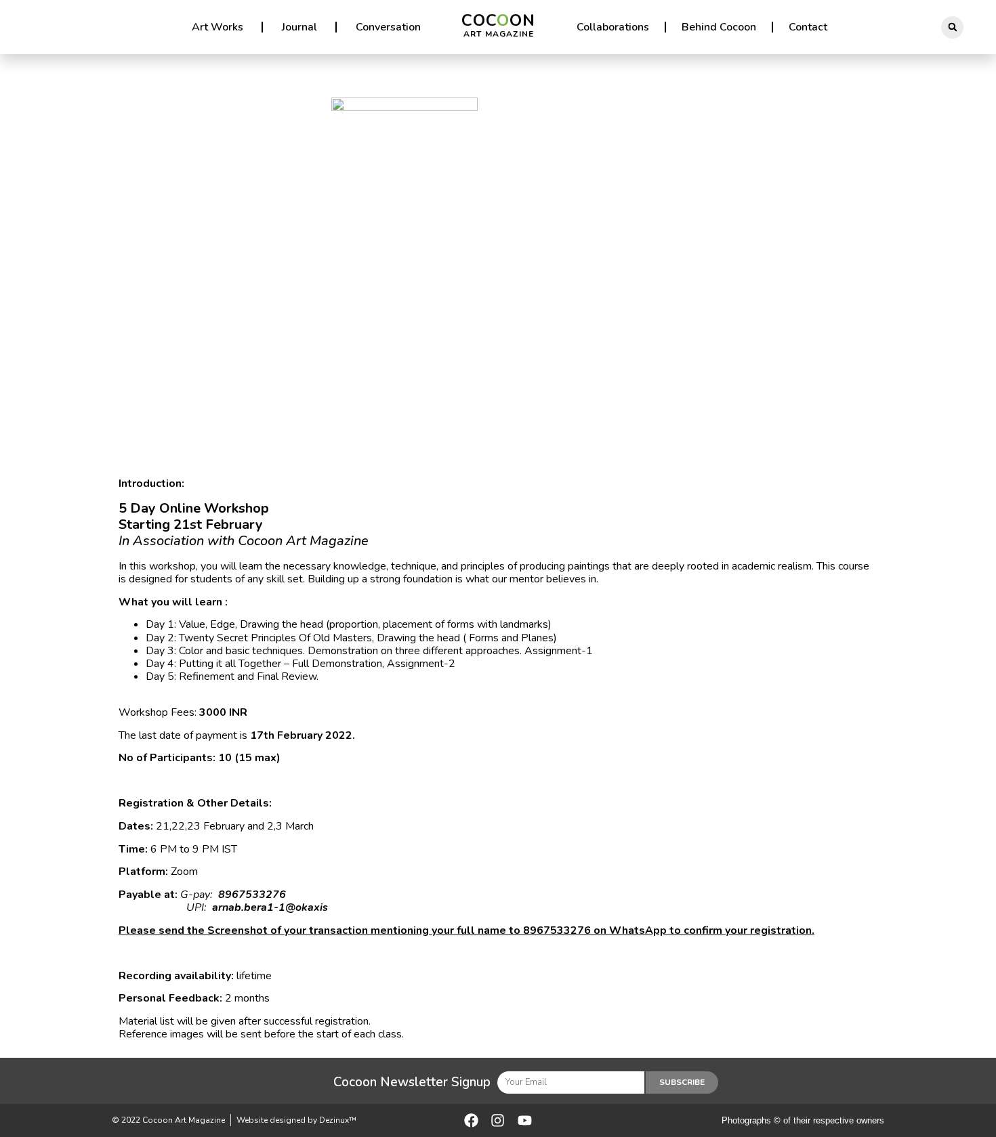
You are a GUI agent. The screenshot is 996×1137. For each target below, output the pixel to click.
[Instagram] (497, 1120)
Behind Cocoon (719, 27)
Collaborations (613, 27)
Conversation (388, 27)
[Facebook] (471, 1120)
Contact (808, 27)
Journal (299, 27)
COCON (498, 24)
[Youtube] (525, 1120)
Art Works (217, 27)
